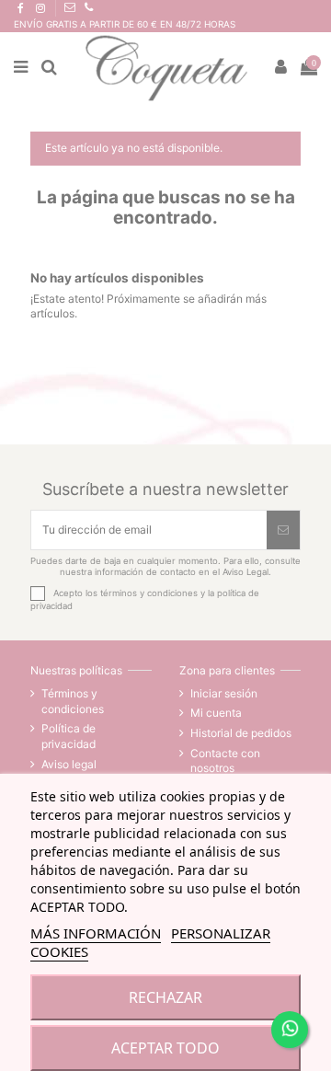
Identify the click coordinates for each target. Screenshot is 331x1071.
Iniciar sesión (223, 693)
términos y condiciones (149, 592)
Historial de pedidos (240, 733)
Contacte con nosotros (225, 761)
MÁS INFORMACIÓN (95, 933)
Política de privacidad (68, 736)
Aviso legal (69, 764)
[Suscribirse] (283, 530)
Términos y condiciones (72, 701)
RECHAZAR (165, 997)
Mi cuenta (216, 713)
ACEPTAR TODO (165, 1048)
